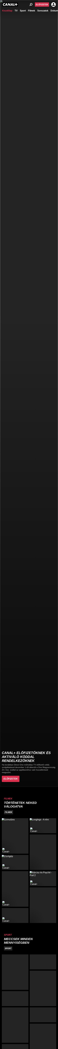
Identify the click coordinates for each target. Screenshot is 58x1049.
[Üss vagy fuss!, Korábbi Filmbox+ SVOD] (43, 905)
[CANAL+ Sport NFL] (43, 1014)
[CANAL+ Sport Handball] (43, 988)
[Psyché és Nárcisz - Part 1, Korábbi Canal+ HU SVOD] (15, 915)
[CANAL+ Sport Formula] (15, 998)
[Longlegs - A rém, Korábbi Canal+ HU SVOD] (43, 825)
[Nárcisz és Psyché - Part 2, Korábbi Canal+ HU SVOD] (43, 878)
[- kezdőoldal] (10, 4)
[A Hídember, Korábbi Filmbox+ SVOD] (43, 852)
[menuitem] (7, 10)
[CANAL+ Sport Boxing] (43, 961)
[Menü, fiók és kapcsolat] (53, 4)
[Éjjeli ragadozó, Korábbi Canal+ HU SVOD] (15, 889)
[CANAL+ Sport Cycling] (15, 1025)
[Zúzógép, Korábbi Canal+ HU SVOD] (15, 862)
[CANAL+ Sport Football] (15, 972)
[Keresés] (31, 4)
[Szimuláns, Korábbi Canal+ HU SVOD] (15, 836)
